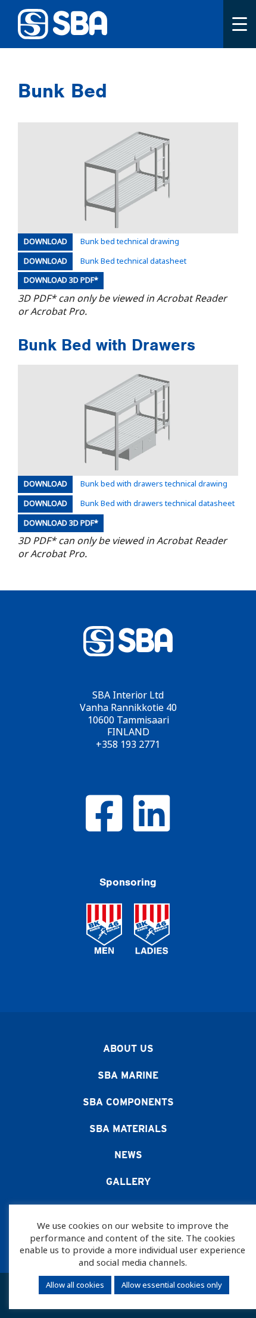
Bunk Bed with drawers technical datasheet (157, 504)
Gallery (128, 1181)
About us (128, 1048)
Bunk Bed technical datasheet (133, 262)
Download (45, 241)
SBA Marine (128, 1075)
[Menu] (239, 24)
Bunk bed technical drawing (129, 242)
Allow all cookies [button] (75, 1285)
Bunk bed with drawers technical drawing (153, 484)
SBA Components (128, 1102)
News (128, 1155)
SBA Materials (128, 1128)
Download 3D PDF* (61, 280)
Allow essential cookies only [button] (171, 1285)
